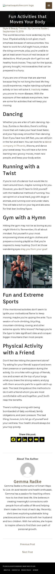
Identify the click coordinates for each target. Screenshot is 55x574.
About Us (7, 570)
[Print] (30, 439)
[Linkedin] (24, 439)
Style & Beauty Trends (14, 28)
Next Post (27, 552)
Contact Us (16, 570)
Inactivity (35, 89)
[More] (41, 439)
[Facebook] (13, 439)
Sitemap (35, 570)
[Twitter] (19, 439)
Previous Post (27, 544)
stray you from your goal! (34, 249)
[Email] (36, 439)
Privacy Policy (26, 570)
